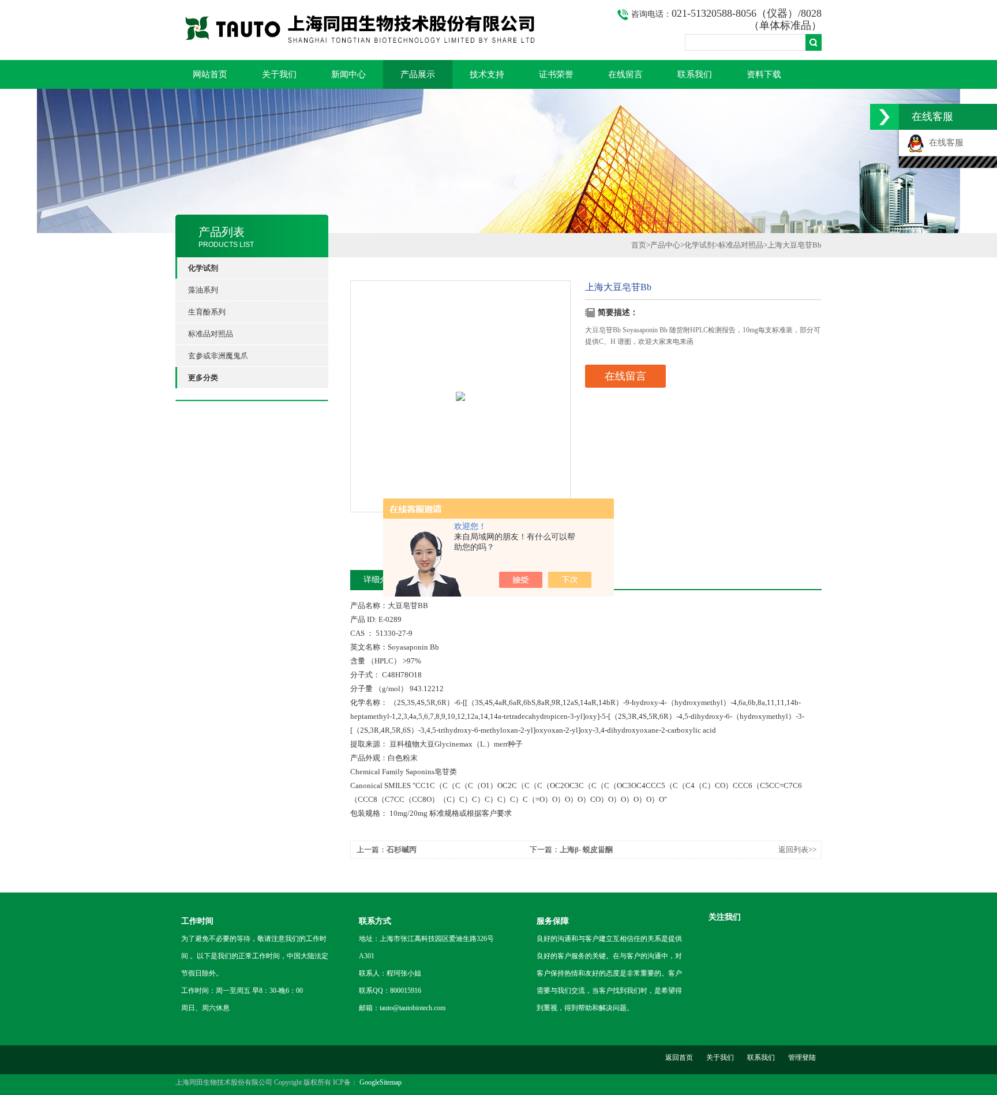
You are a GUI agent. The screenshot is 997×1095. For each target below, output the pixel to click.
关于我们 (279, 74)
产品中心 (665, 245)
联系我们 (694, 74)
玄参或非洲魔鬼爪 (218, 355)
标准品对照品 (210, 333)
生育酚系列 (207, 312)
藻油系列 (203, 290)
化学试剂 (699, 245)
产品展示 (417, 74)
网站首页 (210, 74)
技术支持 (487, 74)
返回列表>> (797, 849)
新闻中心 (348, 74)
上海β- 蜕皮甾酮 (586, 849)
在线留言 (625, 74)
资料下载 (764, 74)
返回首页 (679, 1057)
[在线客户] (884, 117)
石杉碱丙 (402, 849)
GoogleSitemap (380, 1082)
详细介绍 (379, 579)
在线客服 (944, 142)
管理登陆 (802, 1057)
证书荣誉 (556, 74)
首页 (638, 245)
